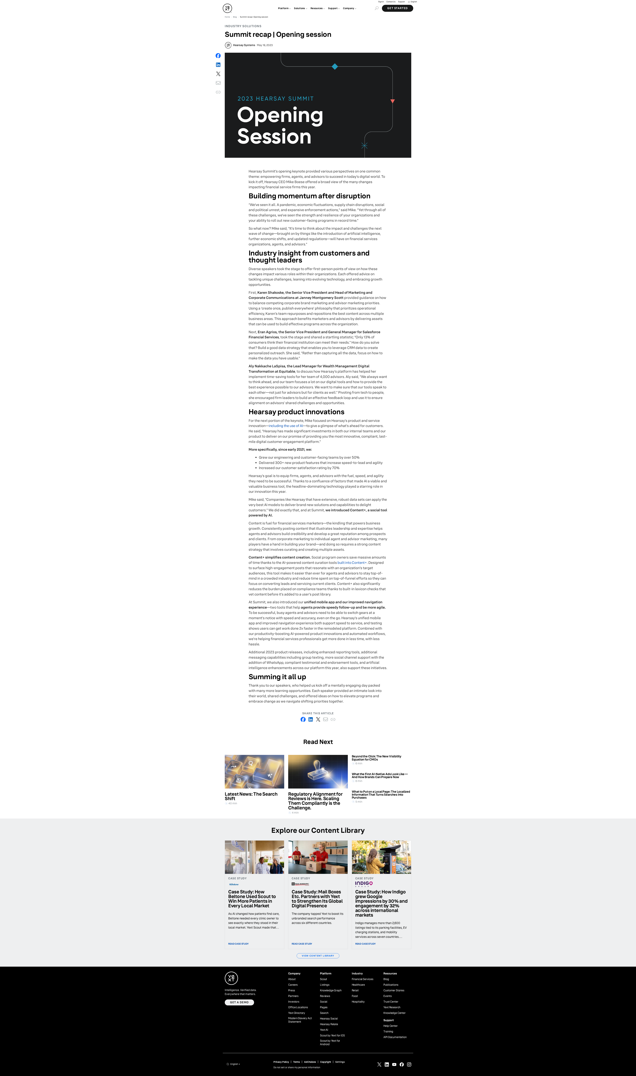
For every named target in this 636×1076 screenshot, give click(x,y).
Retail (355, 990)
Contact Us (391, 2)
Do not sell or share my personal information (296, 1067)
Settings (340, 1061)
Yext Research (391, 1007)
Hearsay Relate (329, 1024)
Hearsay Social (329, 1018)
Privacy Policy (281, 1061)
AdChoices (310, 1061)
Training (388, 1031)
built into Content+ (352, 562)
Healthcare (358, 985)
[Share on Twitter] (218, 74)
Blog (386, 979)
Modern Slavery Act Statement (300, 1020)
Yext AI (324, 1030)
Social (323, 1001)
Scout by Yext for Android (330, 1042)
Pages (323, 1007)
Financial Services (362, 979)
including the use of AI (286, 426)
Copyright (325, 1061)
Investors (293, 1001)
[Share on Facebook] (218, 55)
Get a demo (239, 1002)
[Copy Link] (218, 92)
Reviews (325, 996)
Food (355, 996)
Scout (323, 979)
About (291, 979)
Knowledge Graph (331, 990)
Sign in (381, 2)
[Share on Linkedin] (218, 65)
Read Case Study (238, 943)
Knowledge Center (394, 1013)
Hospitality (358, 1001)
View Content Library (318, 955)
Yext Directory (296, 1013)
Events (387, 996)
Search (324, 1013)
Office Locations (298, 1007)
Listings (324, 985)
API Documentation (394, 1037)
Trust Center (390, 1001)
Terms (296, 1061)
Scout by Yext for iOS (332, 1035)
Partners (293, 996)
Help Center (390, 1026)
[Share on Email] (218, 83)
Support (401, 2)
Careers (293, 985)
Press (291, 990)
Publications (390, 985)
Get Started (397, 8)
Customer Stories (393, 990)
